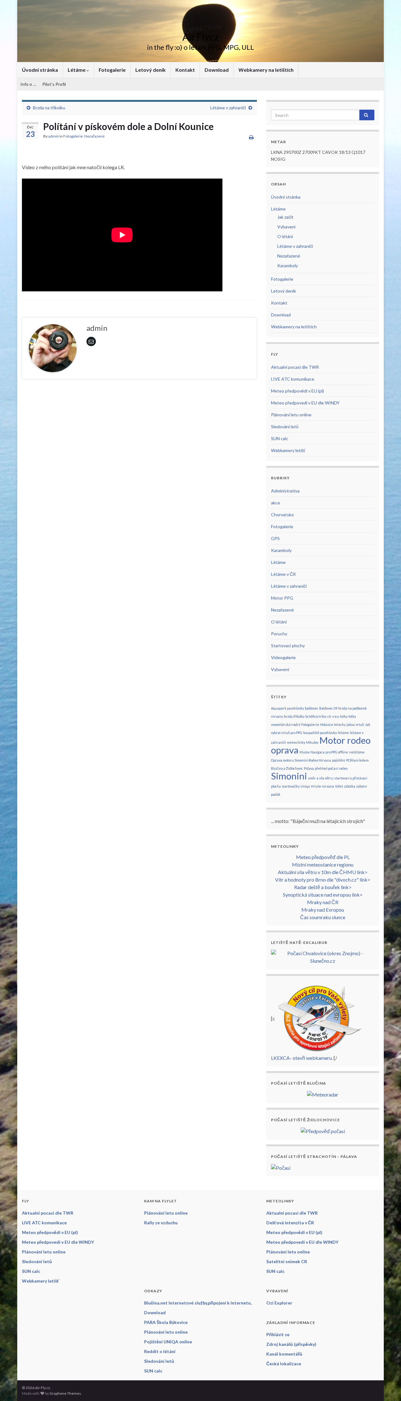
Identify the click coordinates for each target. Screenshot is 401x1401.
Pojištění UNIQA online (168, 1341)
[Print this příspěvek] (251, 137)
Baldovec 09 (328, 708)
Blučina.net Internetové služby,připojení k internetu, (198, 1302)
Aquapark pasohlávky (287, 708)
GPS (275, 538)
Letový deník (150, 70)
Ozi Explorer (279, 1302)
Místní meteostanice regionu (322, 864)
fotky (343, 716)
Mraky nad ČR (322, 902)
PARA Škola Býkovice (166, 1322)
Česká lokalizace (283, 1363)
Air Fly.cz (200, 37)
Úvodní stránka (40, 70)
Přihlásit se (277, 1334)
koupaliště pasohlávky (320, 733)
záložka (349, 786)
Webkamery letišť (288, 450)
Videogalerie (283, 657)
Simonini (289, 775)
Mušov (304, 752)
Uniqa (305, 786)
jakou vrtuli (355, 724)
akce (275, 502)
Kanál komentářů (284, 1354)
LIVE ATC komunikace (292, 379)
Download (217, 70)
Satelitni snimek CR (286, 1261)
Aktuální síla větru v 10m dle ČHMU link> (322, 872)
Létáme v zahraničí (228, 107)
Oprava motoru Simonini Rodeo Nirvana (301, 760)
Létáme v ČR (283, 574)
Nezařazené (94, 136)
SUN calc (279, 438)
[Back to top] (387, 1387)
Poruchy (279, 633)
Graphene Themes (65, 1393)
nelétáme (357, 752)
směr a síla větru (320, 778)
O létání (285, 236)
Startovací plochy (288, 645)
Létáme (77, 70)
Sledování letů (285, 426)
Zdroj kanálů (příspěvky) (291, 1344)
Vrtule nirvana (322, 786)
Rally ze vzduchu (161, 1222)
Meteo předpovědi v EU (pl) (297, 390)
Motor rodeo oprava (321, 745)
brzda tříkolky (294, 716)
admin (53, 136)
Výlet (339, 786)
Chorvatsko (282, 514)
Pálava (309, 768)
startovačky (290, 786)
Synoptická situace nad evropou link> (322, 895)
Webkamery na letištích (266, 70)
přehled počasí (326, 768)
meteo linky (296, 742)
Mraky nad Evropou (322, 910)
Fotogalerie (112, 70)
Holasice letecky (333, 724)
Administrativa (285, 490)
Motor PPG (282, 598)
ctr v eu (333, 716)
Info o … (28, 84)
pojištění (338, 760)
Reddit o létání (159, 1351)
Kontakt (185, 70)
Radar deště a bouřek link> (323, 887)
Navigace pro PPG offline (329, 752)
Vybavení (286, 226)
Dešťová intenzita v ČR (290, 1222)
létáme (343, 733)
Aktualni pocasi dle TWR (295, 367)
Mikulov (312, 742)
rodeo (343, 768)
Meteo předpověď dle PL (323, 857)
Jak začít (285, 217)
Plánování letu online (291, 414)
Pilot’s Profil (54, 84)
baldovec (311, 708)
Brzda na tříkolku (49, 107)
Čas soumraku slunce (322, 917)
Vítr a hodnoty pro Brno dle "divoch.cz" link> (322, 880)
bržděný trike (315, 716)
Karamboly (287, 265)
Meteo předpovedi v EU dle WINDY (305, 402)
